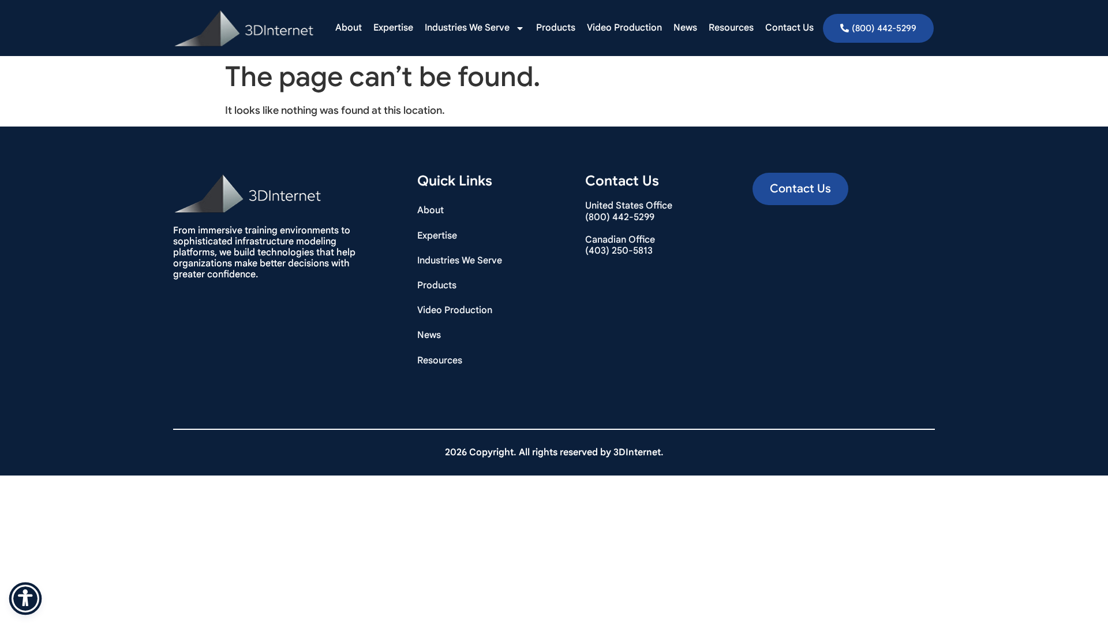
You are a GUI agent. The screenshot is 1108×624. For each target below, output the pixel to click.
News (685, 28)
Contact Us (789, 28)
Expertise (393, 28)
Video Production (624, 28)
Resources (731, 28)
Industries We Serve (467, 28)
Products (555, 28)
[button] (800, 189)
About (348, 28)
